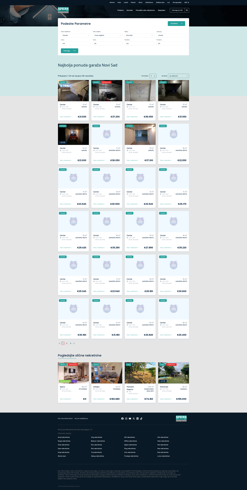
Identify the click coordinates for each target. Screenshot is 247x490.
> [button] (74, 343)
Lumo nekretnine (163, 456)
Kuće (119, 2)
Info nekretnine (162, 437)
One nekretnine (162, 452)
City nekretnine (96, 437)
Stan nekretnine (63, 448)
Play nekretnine (130, 448)
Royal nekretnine (64, 441)
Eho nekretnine (96, 445)
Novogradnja (177, 2)
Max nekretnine (162, 448)
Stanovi (112, 2)
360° (185, 2)
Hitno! (140, 2)
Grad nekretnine (64, 437)
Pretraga (67, 51)
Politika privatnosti (65, 418)
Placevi (133, 2)
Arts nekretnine (129, 452)
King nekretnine (63, 452)
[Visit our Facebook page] (122, 418)
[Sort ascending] (151, 76)
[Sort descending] (154, 76)
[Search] (187, 10)
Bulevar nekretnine (98, 441)
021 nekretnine (129, 437)
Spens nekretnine (130, 445)
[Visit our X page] (134, 418)
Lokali (126, 2)
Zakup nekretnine (97, 456)
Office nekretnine (130, 441)
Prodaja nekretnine (131, 456)
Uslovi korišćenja (81, 418)
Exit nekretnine (96, 448)
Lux (168, 2)
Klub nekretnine (63, 445)
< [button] (59, 343)
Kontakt (130, 10)
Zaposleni (161, 10)
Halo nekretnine (163, 441)
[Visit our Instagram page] (126, 418)
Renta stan (62, 456)
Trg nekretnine (96, 452)
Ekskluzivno (149, 2)
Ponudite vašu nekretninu (145, 10)
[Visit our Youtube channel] (130, 418)
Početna (120, 10)
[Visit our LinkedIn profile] (137, 418)
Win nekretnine (162, 445)
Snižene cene (160, 2)
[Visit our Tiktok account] (141, 418)
